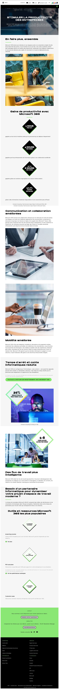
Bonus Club (5, 663)
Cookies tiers (14, 685)
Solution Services (33, 653)
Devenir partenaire (6, 658)
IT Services (32, 648)
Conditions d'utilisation (47, 685)
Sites (3, 650)
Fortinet (31, 660)
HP (30, 668)
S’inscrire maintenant (29, 627)
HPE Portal (31, 670)
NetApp (31, 678)
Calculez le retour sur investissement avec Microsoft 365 (28, 379)
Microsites (4, 660)
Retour (9, 8)
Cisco (30, 658)
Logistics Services (33, 650)
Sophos (31, 680)
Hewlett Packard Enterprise (35, 665)
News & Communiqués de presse (10, 648)
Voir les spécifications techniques (17, 573)
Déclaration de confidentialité (25, 685)
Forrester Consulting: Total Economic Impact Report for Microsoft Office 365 (29, 204)
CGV (9, 685)
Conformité (5, 643)
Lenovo (31, 673)
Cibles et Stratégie (6, 653)
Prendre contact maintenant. (29, 617)
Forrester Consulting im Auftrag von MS (29, 424)
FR (49, 2)
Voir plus (10, 541)
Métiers (4, 645)
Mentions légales (37, 685)
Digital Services (33, 643)
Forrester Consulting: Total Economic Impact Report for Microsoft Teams (29, 205)
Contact (23, 2)
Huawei (31, 663)
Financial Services (33, 645)
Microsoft (31, 675)
